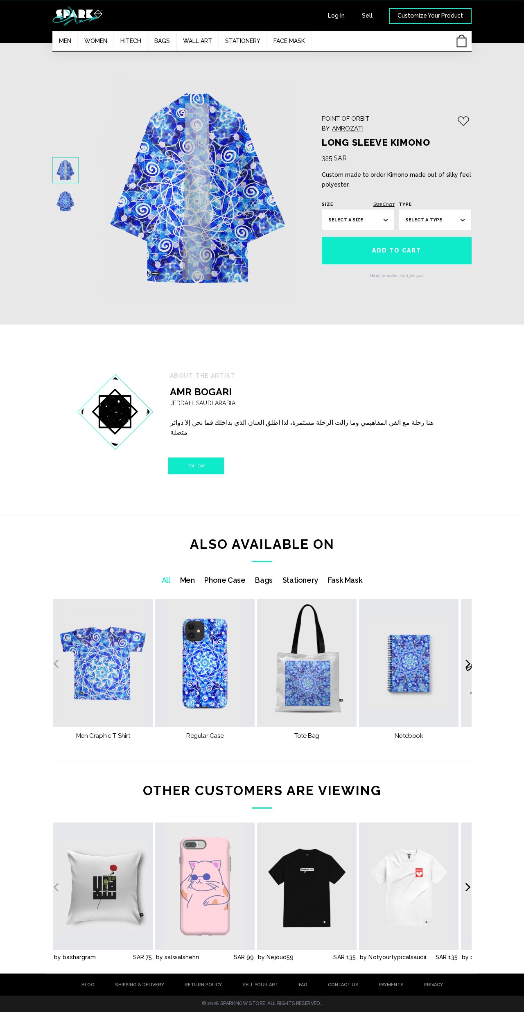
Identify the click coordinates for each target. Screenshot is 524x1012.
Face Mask (289, 41)
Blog (88, 984)
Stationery (242, 41)
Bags (162, 41)
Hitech (130, 41)
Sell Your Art (260, 984)
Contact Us (343, 984)
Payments (391, 984)
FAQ (303, 984)
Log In (336, 15)
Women (95, 41)
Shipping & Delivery (139, 984)
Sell (367, 15)
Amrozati (348, 128)
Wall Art (197, 41)
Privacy (433, 984)
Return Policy (203, 984)
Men (65, 41)
